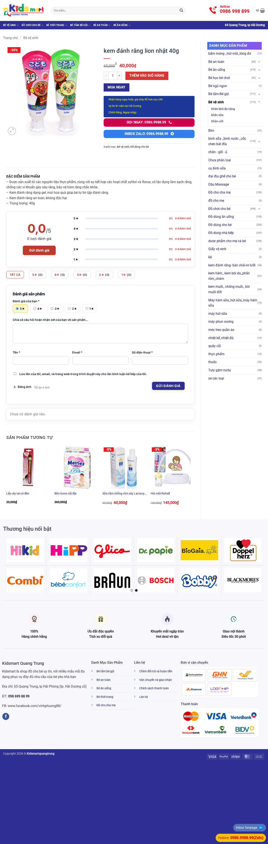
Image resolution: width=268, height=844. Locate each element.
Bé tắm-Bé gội (79, 25)
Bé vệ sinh (9, 25)
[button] (260, 10)
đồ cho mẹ (216, 201)
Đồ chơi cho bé (31, 25)
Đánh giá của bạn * (26, 301)
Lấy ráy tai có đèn (17, 493)
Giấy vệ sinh (217, 249)
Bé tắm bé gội (105, 671)
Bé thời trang (55, 25)
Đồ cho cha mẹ (219, 192)
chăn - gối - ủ (217, 152)
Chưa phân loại (219, 160)
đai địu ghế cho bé (222, 176)
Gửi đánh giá (39, 250)
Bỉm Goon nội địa (65, 493)
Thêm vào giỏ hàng (146, 75)
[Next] (194, 478)
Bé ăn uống (120, 25)
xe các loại (216, 378)
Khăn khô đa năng (223, 109)
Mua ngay (116, 87)
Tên (16, 352)
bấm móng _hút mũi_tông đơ (229, 53)
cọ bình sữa (217, 168)
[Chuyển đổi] (259, 61)
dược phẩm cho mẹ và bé (227, 241)
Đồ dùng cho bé (220, 225)
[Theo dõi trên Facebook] (5, 716)
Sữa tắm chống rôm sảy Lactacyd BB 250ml (124, 494)
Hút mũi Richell (160, 493)
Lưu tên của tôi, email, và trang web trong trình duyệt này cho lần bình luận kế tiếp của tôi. (83, 374)
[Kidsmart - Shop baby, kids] (24, 10)
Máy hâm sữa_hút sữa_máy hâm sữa (232, 303)
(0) (37, 274)
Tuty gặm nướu (219, 370)
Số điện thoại (142, 352)
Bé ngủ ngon (217, 86)
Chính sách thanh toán (154, 688)
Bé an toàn (100, 25)
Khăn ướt (217, 121)
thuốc (212, 362)
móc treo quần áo (221, 330)
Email (77, 352)
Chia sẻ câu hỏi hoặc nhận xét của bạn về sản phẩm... (50, 319)
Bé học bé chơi (219, 78)
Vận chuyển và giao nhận (155, 680)
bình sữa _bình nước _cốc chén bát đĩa (227, 141)
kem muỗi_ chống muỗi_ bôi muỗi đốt (229, 289)
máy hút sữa (217, 314)
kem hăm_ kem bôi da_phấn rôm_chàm (229, 276)
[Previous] (6, 478)
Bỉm (211, 131)
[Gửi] (181, 10)
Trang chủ (10, 38)
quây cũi (214, 346)
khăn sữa (217, 115)
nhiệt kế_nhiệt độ (220, 338)
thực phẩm (216, 354)
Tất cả (15, 274)
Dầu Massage (218, 184)
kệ (210, 257)
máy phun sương (220, 322)
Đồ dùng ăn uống (221, 217)
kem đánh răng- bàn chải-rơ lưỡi (231, 265)
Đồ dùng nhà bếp (221, 233)
